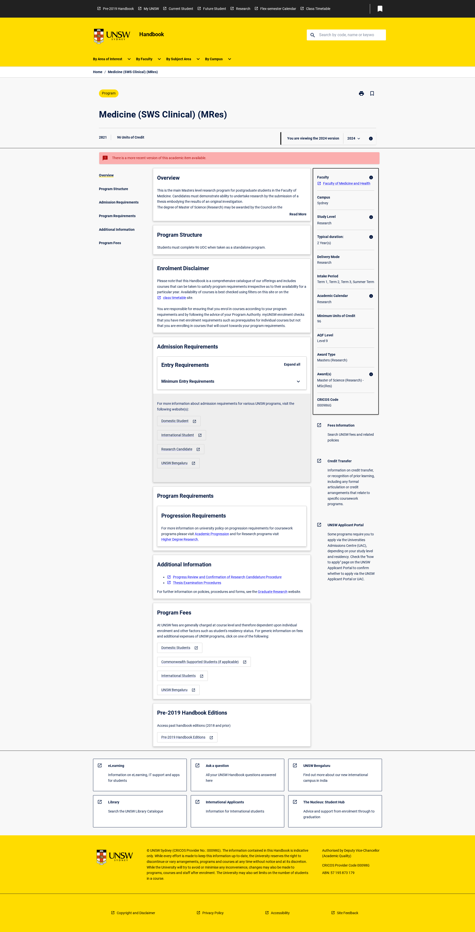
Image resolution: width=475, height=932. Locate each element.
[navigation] (179, 421)
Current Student (181, 9)
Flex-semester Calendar (278, 9)
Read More (298, 214)
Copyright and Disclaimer (136, 913)
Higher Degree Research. (180, 539)
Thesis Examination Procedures (197, 583)
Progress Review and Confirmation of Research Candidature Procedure (227, 577)
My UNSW (151, 9)
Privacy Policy (213, 913)
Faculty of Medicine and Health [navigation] (346, 183)
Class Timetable (318, 9)
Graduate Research (272, 592)
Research (243, 9)
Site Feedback (347, 913)
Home (97, 72)
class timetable (174, 298)
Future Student (214, 9)
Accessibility (280, 913)
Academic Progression (212, 534)
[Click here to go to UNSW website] (112, 37)
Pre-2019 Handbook (118, 9)
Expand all (292, 364)
